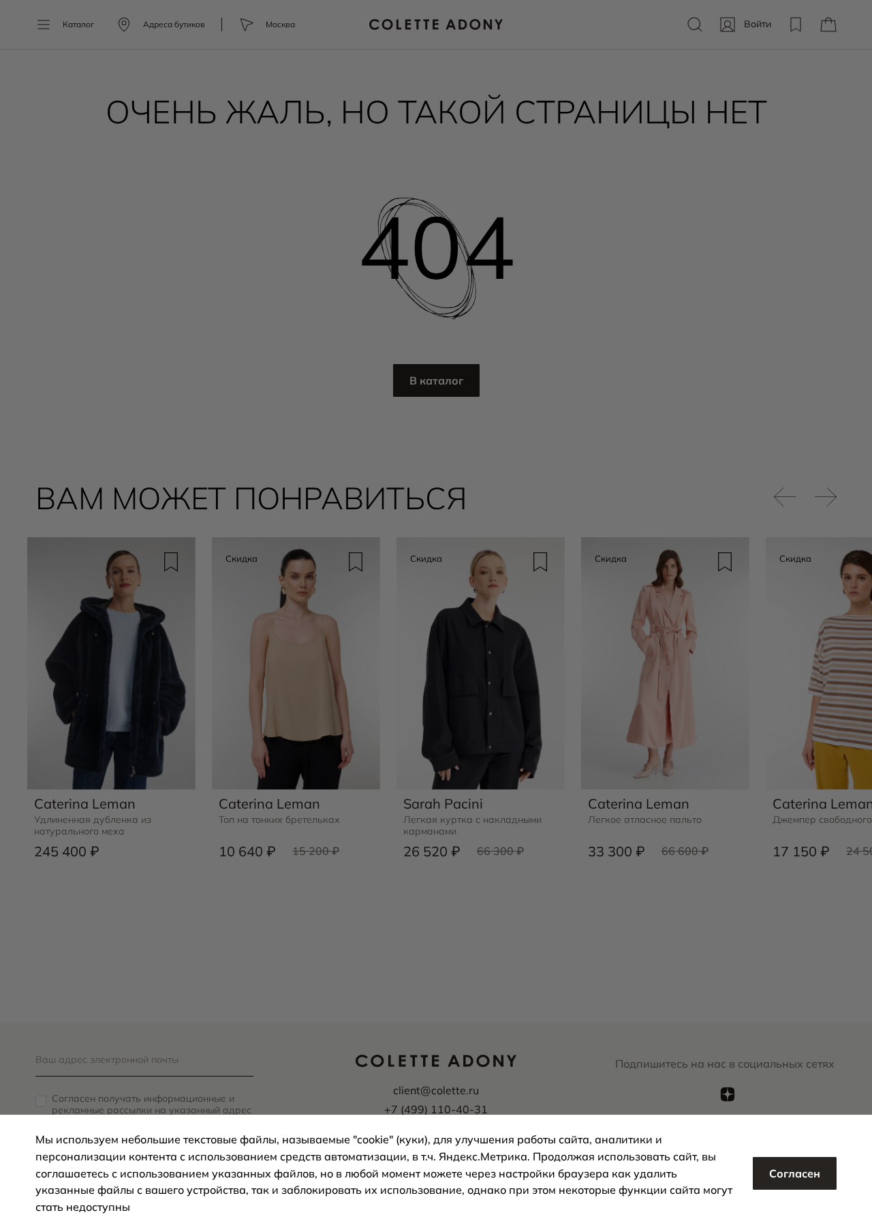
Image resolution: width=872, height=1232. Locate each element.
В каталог (436, 380)
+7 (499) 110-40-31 (436, 1109)
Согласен (794, 1173)
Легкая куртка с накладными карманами (472, 825)
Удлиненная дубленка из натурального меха (92, 825)
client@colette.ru (436, 1090)
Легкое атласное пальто (645, 820)
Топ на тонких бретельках (279, 820)
